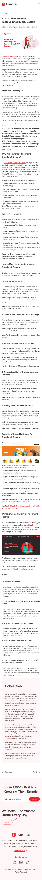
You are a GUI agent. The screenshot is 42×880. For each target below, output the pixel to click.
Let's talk (34, 799)
